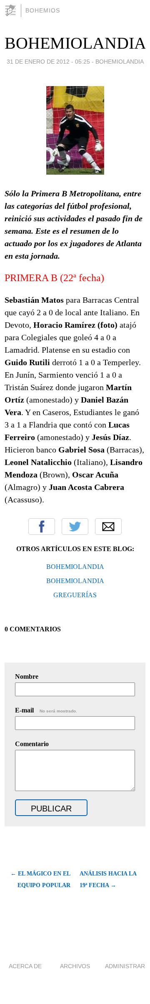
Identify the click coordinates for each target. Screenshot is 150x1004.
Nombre (26, 676)
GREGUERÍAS (75, 594)
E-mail (46, 710)
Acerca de (25, 966)
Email (108, 526)
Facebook (41, 526)
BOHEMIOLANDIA (75, 43)
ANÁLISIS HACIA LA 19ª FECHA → (108, 879)
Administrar (125, 966)
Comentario (32, 743)
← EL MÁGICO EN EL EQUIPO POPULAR (40, 879)
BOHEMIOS (42, 10)
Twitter (75, 526)
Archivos (75, 966)
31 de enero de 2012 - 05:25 (48, 61)
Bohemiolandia (119, 61)
